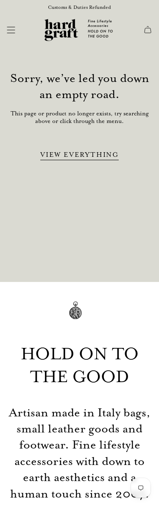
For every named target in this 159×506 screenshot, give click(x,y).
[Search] (24, 30)
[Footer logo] (79, 316)
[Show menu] (11, 30)
